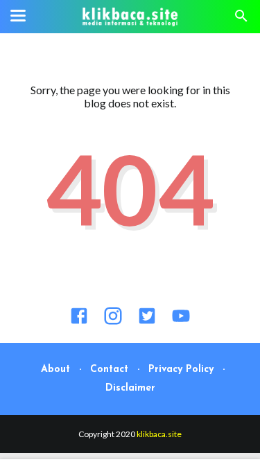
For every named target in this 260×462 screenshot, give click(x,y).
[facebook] (79, 321)
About (55, 369)
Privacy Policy (181, 369)
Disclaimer (130, 388)
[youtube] (181, 321)
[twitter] (147, 321)
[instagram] (113, 321)
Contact (109, 369)
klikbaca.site (159, 434)
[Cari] (241, 19)
